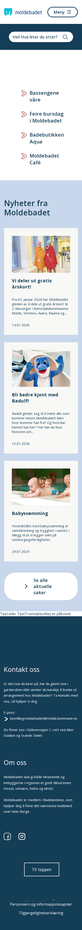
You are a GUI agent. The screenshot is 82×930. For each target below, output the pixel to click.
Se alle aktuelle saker (42, 586)
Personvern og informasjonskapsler (41, 904)
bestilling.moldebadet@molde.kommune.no (43, 718)
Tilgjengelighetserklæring (41, 912)
